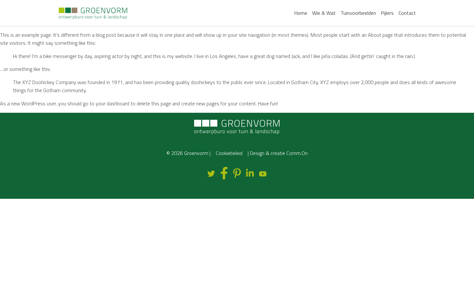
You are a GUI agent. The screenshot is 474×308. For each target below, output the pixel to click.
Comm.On (297, 153)
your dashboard (112, 103)
